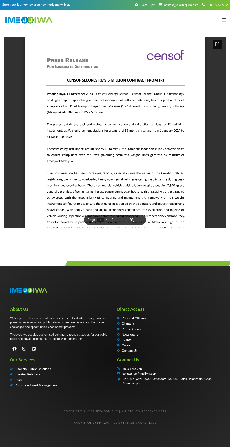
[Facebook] (14, 348)
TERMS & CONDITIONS (140, 422)
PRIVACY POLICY (110, 422)
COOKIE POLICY (85, 422)
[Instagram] (24, 348)
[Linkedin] (33, 348)
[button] (224, 20)
